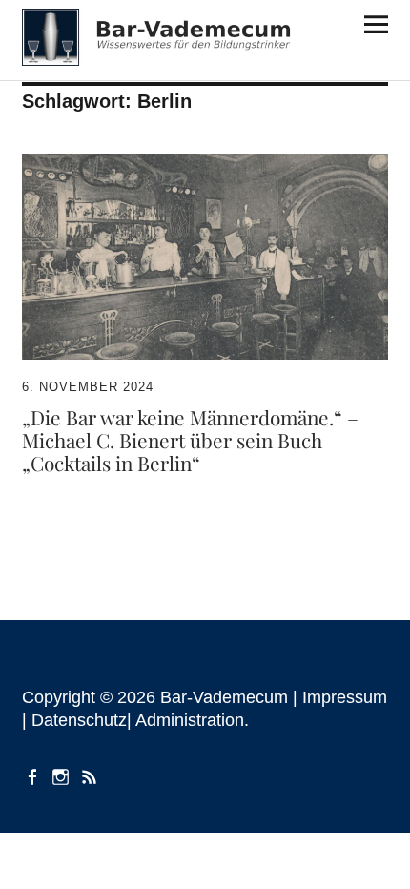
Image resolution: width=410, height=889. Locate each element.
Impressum (344, 697)
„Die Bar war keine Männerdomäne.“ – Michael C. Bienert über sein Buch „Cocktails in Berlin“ (190, 439)
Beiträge (91, 775)
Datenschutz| (83, 720)
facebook (34, 775)
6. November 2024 (88, 387)
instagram (63, 775)
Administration (189, 720)
